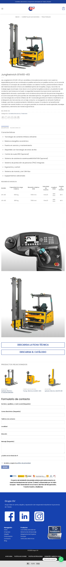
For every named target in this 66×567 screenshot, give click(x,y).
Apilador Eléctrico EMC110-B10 (53, 391)
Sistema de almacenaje (28, 532)
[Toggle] (3, 137)
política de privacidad (24, 463)
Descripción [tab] (5, 128)
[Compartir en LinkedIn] (18, 117)
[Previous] (1, 382)
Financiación (8, 536)
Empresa (7, 532)
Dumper (23, 536)
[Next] (64, 382)
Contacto (7, 539)
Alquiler (6, 534)
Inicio (17, 17)
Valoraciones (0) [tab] (15, 128)
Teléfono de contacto (8, 419)
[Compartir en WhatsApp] (2, 117)
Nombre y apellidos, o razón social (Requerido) (16, 404)
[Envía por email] (12, 117)
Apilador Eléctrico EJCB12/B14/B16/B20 (7, 391)
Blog (5, 541)
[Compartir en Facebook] (6, 117)
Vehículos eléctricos (27, 539)
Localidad (4, 426)
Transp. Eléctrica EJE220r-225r (32, 391)
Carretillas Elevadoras (30, 17)
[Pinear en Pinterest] (15, 117)
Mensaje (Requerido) (7, 441)
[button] (2, 9)
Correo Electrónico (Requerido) (11, 411)
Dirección (4, 434)
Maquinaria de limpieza (28, 534)
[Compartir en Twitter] (9, 117)
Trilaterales (46, 17)
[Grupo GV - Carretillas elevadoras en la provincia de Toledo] (33, 9)
